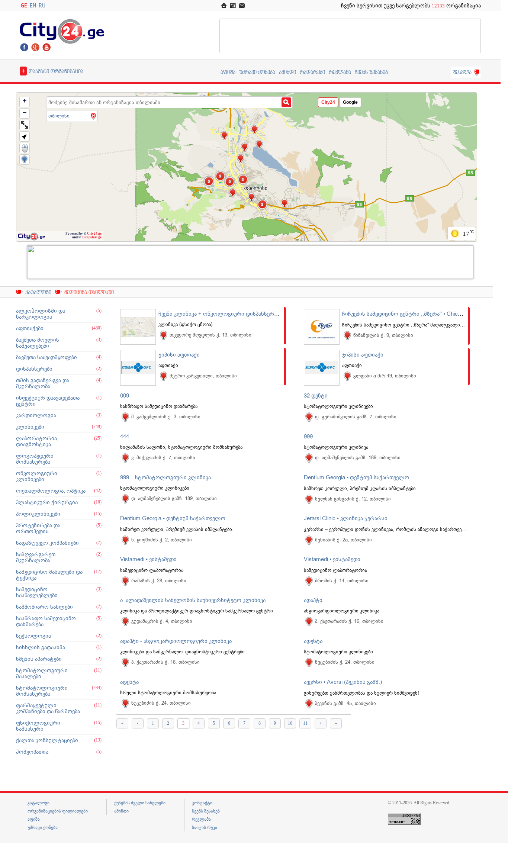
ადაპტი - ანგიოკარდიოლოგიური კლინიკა (176, 641)
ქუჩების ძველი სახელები (139, 802)
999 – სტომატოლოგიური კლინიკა (165, 477)
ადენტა (313, 641)
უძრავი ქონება (257, 71)
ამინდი (287, 71)
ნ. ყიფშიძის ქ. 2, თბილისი (161, 540)
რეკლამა (340, 71)
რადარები (312, 71)
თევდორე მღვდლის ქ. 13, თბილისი (210, 335)
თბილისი (59, 116)
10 (290, 723)
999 (308, 437)
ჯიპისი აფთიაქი (179, 355)
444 (124, 437)
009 (124, 396)
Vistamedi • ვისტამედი (148, 559)
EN (33, 5)
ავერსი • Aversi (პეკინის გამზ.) (343, 682)
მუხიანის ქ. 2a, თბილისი (343, 540)
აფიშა (228, 71)
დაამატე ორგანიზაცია (52, 71)
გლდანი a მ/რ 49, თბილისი (384, 376)
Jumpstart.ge (92, 237)
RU (42, 5)
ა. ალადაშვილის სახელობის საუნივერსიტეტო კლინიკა (193, 600)
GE (24, 5)
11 (305, 723)
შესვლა (462, 71)
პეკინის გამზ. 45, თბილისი (345, 703)
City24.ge (94, 233)
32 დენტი (316, 396)
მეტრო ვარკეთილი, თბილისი (203, 376)
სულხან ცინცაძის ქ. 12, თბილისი (353, 499)
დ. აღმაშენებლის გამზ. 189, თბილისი (358, 457)
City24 (328, 102)
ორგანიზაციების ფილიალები (58, 811)
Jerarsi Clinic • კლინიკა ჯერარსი (346, 518)
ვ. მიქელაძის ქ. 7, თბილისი (163, 457)
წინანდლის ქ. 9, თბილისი (383, 335)
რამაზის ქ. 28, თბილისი (158, 580)
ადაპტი (313, 600)
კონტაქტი (202, 802)
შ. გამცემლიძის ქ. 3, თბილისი (165, 416)
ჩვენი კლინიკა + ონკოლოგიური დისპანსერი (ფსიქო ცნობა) (237, 314)
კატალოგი (38, 292)
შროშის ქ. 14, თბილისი (342, 580)
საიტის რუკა (204, 827)
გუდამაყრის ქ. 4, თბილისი (161, 621)
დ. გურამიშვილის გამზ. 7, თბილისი (355, 416)
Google (350, 102)
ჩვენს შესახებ (371, 71)
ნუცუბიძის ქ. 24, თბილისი (344, 662)
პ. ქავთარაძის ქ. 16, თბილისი (349, 621)
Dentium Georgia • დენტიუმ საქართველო (356, 477)
